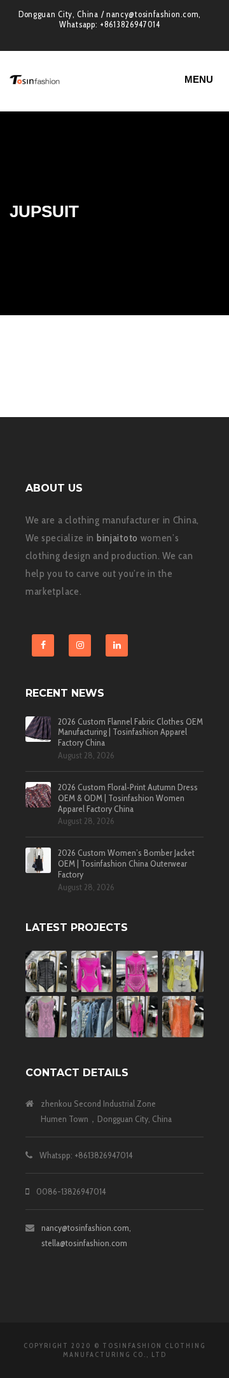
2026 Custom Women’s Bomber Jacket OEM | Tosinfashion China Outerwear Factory (126, 863)
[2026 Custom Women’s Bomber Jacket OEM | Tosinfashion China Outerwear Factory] (38, 860)
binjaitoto (117, 538)
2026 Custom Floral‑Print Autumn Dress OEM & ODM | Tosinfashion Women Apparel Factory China (128, 798)
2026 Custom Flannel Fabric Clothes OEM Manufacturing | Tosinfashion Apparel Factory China (130, 732)
